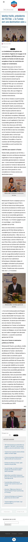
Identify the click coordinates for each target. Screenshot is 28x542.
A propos (14, 533)
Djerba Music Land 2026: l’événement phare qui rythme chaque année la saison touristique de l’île (14, 477)
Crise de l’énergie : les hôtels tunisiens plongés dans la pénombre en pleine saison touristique (13, 470)
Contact (21, 533)
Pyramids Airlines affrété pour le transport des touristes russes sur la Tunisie (13, 484)
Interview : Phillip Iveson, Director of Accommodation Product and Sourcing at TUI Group (14, 491)
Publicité (7, 533)
